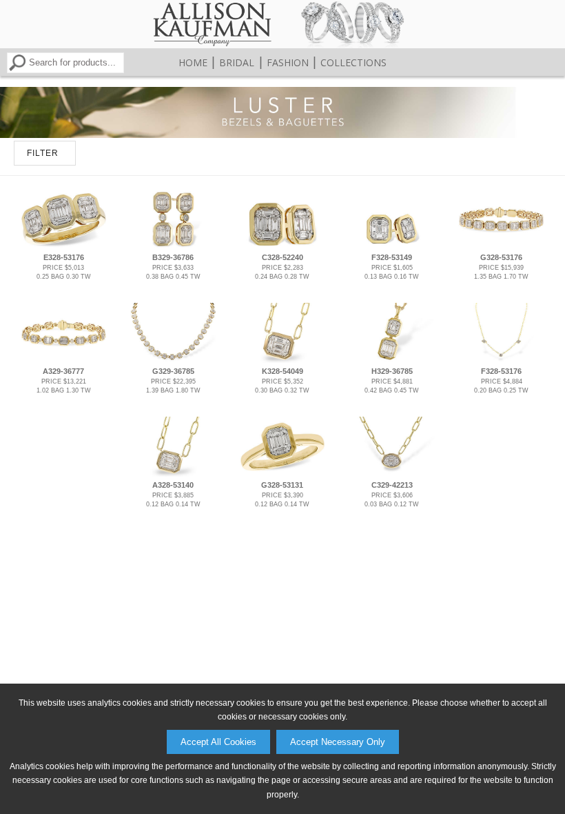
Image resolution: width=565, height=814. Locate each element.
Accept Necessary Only (337, 742)
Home (192, 62)
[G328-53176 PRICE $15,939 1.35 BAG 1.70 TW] (501, 246)
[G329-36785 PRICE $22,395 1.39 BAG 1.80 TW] (173, 360)
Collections (353, 62)
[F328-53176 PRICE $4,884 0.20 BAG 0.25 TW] (501, 360)
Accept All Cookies (218, 742)
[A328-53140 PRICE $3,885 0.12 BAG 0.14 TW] (173, 474)
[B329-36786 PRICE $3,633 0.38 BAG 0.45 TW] (173, 246)
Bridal (236, 62)
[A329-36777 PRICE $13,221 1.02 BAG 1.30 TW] (64, 360)
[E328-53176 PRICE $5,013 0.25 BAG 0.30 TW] (64, 246)
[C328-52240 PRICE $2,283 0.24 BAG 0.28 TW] (282, 246)
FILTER (43, 153)
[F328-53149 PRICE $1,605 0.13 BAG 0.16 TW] (392, 246)
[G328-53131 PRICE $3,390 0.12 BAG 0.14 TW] (282, 474)
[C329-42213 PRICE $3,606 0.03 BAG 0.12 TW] (392, 474)
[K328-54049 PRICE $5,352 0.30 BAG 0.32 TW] (282, 360)
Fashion (288, 62)
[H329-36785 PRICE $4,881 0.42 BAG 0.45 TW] (392, 360)
